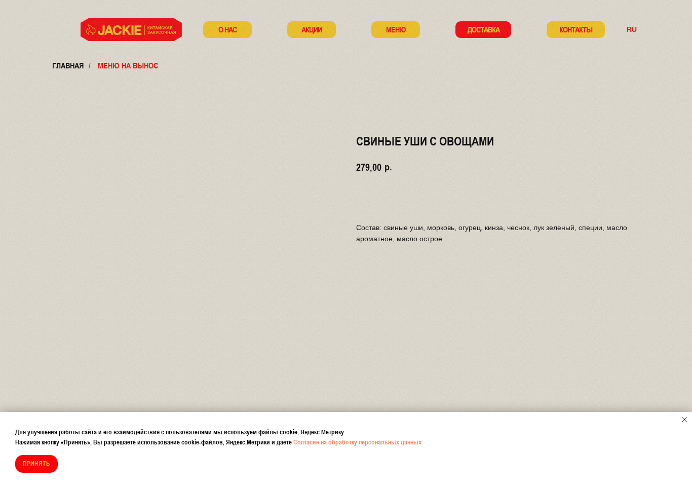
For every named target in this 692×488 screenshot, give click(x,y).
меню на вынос (128, 65)
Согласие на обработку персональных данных (357, 442)
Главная (68, 65)
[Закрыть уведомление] (684, 420)
